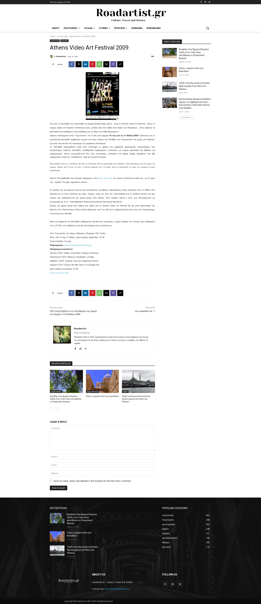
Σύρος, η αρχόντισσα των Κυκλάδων (102, 396)
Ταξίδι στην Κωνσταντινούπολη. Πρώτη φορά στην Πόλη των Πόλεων (136, 399)
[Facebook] (201, 2)
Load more (185, 117)
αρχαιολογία (56, 392)
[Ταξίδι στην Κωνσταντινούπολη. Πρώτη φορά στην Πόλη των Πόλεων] (138, 381)
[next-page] (56, 409)
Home (52, 36)
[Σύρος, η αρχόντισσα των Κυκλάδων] (102, 381)
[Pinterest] (92, 64)
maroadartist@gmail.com (117, 588)
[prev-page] (52, 409)
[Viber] (113, 64)
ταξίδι (125, 392)
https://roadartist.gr (82, 333)
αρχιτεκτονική (92, 392)
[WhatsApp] (99, 64)
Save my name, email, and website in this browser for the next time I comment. (92, 481)
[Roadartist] (52, 56)
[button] (207, 28)
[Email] (106, 64)
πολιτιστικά (62, 36)
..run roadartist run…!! (144, 311)
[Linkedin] (85, 64)
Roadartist (61, 56)
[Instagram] (205, 2)
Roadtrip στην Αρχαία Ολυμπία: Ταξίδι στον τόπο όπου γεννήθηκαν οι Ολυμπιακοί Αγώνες (65, 399)
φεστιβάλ (64, 41)
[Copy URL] (120, 64)
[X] (209, 2)
